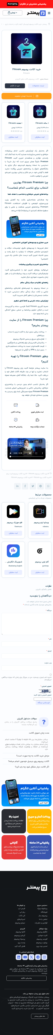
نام (49, 639)
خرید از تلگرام (15, 86)
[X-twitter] (31, 957)
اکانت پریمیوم (34, 79)
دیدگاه (48, 610)
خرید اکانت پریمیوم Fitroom (21, 477)
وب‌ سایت (47, 663)
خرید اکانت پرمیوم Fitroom (38, 474)
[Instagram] (44, 957)
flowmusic (18, 527)
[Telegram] (38, 957)
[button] (49, 12)
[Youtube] (25, 957)
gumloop (45, 566)
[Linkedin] (18, 957)
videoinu (46, 527)
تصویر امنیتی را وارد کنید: (42, 695)
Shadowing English (15, 566)
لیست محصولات (38, 86)
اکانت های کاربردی (21, 79)
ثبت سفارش (40, 137)
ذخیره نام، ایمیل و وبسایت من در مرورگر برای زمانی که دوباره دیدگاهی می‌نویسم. (26, 678)
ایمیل (48, 651)
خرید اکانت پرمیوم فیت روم (16, 474)
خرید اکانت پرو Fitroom (42, 477)
